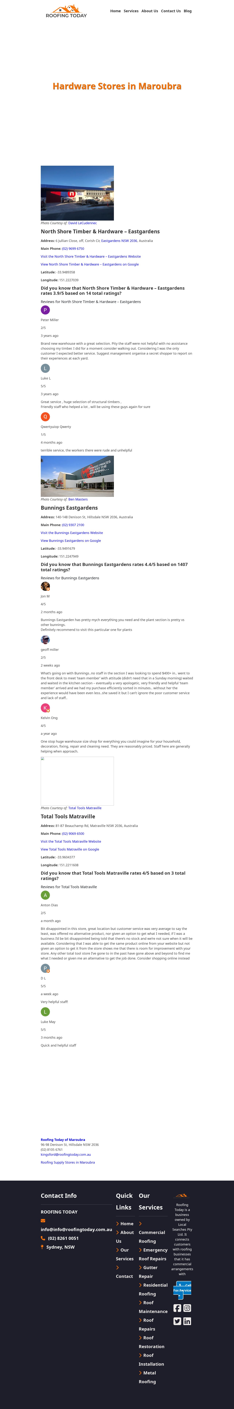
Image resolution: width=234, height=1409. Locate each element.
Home (115, 10)
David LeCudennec (82, 223)
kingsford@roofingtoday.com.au (66, 1154)
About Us (149, 10)
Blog (188, 10)
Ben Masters (78, 499)
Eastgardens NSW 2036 (119, 240)
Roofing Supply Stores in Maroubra (68, 1162)
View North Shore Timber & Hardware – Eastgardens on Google (90, 264)
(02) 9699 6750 (73, 248)
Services (131, 10)
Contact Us (171, 10)
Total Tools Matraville (84, 808)
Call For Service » (182, 1290)
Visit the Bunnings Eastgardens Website (72, 533)
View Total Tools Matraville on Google (70, 849)
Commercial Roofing (152, 1236)
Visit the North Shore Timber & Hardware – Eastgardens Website (91, 256)
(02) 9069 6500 (73, 833)
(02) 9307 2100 (73, 525)
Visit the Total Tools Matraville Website (71, 841)
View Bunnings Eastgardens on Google (71, 540)
